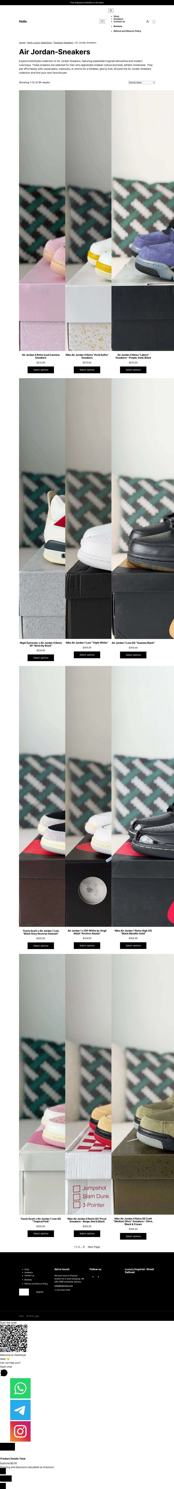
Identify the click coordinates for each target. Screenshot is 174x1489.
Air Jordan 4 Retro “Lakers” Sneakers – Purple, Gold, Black (133, 356)
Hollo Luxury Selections (39, 42)
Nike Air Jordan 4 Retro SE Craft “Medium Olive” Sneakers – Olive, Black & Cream (133, 1221)
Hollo (23, 21)
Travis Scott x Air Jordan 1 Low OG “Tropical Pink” (41, 1220)
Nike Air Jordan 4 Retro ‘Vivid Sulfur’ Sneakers (87, 356)
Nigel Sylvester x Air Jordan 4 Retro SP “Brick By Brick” (41, 644)
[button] (87, 1371)
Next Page (94, 1246)
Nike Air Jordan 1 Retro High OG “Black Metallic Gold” (133, 932)
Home (22, 42)
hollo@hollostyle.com (63, 1286)
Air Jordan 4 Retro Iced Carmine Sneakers (41, 356)
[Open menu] (102, 21)
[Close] (7, 1447)
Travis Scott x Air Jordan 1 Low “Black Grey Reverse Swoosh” (41, 932)
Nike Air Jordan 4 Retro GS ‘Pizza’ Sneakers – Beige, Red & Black (87, 1220)
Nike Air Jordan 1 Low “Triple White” (87, 642)
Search (39, 1292)
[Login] (148, 21)
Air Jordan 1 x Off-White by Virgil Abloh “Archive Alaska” (87, 932)
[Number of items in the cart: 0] (154, 21)
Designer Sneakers (63, 42)
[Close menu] (111, 10)
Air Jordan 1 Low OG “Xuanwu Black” (133, 643)
